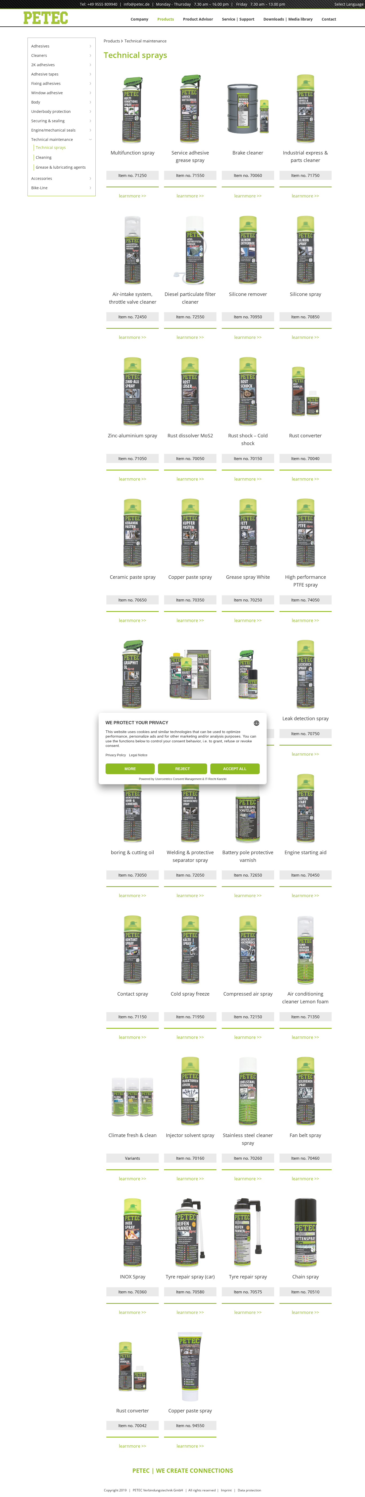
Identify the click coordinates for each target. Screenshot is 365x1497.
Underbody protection (51, 111)
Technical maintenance (52, 139)
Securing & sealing (48, 120)
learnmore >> (132, 196)
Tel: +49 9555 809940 (98, 4)
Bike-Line (39, 187)
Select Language (349, 4)
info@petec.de (137, 4)
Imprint (226, 1490)
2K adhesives (43, 64)
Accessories (41, 178)
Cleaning (44, 157)
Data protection (249, 1490)
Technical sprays (51, 147)
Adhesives (40, 46)
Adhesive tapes (45, 74)
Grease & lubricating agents (61, 167)
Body (35, 102)
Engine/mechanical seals (53, 130)
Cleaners (39, 55)
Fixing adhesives (46, 83)
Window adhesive (47, 92)
